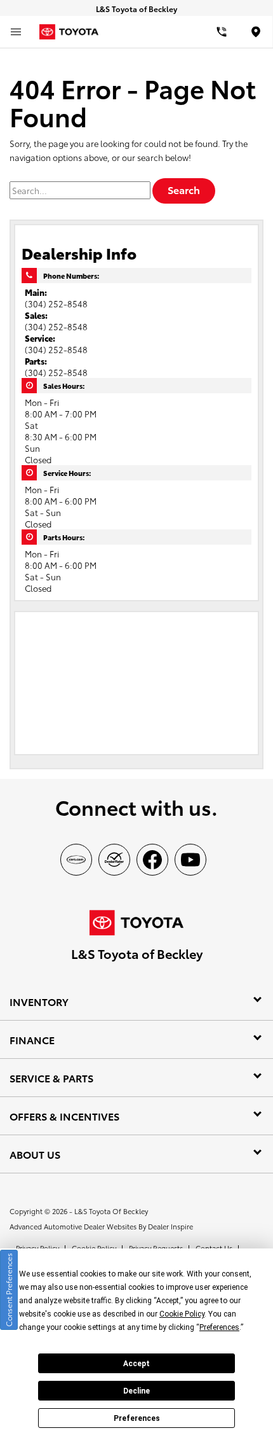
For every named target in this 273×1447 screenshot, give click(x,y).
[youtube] (190, 860)
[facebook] (152, 860)
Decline (136, 1391)
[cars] (76, 860)
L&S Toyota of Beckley (111, 1211)
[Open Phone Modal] (222, 32)
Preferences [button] (219, 1327)
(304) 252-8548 (56, 303)
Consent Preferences (8, 1290)
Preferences (137, 1418)
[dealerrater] (114, 860)
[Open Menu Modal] (16, 32)
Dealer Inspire (170, 1226)
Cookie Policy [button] (181, 1314)
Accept (136, 1363)
